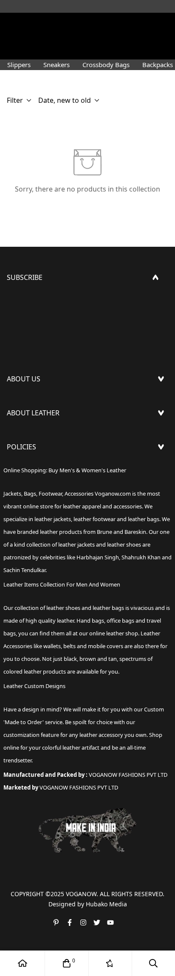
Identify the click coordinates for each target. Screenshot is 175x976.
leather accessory (101, 735)
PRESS (17, 401)
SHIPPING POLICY (35, 469)
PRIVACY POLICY (33, 524)
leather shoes (63, 608)
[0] (66, 963)
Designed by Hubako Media (87, 904)
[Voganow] (87, 23)
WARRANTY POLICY (37, 510)
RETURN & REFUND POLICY (50, 483)
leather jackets (76, 544)
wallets (52, 646)
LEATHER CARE (30, 435)
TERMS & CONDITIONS (43, 497)
